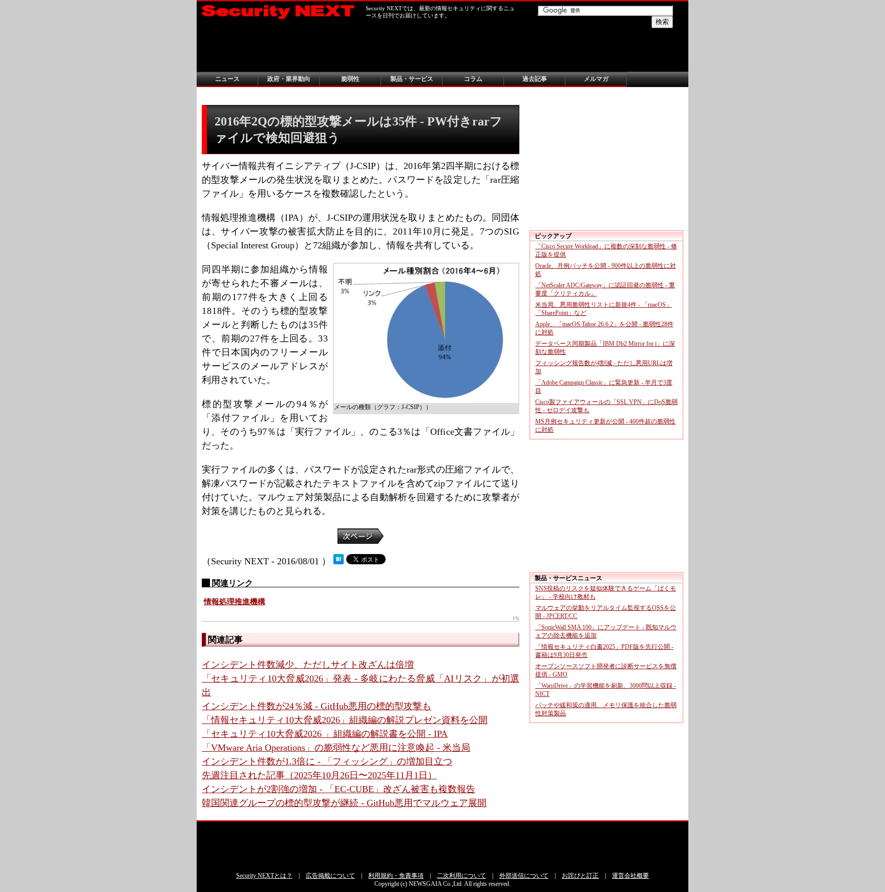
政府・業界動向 (288, 78)
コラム (473, 78)
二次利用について (461, 875)
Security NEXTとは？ (264, 875)
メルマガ (596, 78)
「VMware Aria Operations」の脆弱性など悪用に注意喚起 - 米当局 (336, 747)
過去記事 (534, 78)
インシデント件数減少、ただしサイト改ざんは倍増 (308, 665)
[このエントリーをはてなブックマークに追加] (338, 561)
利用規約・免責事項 (396, 875)
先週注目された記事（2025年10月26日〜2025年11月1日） (319, 775)
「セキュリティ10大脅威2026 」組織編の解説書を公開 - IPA (325, 734)
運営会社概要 (630, 875)
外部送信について (524, 875)
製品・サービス (411, 78)
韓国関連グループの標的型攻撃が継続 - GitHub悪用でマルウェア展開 (344, 803)
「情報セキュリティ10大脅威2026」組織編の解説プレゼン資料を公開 (345, 720)
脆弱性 (350, 78)
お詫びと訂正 (580, 875)
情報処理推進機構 (234, 602)
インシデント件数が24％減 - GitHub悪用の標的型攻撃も (316, 706)
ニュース (227, 78)
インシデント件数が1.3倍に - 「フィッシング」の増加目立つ (327, 761)
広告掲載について (330, 875)
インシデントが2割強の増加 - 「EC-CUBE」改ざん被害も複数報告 (338, 789)
